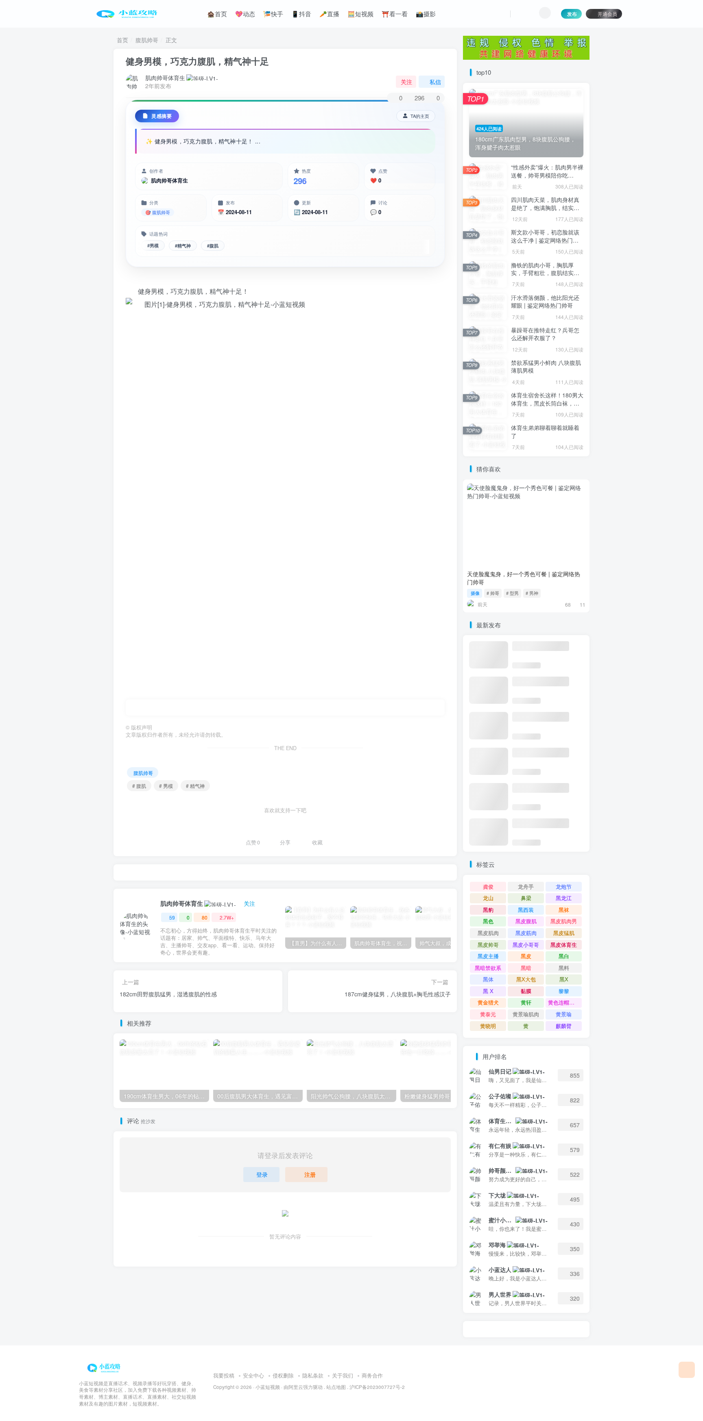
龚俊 (488, 886)
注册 (310, 1174)
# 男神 (532, 593)
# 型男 (512, 593)
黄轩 (526, 1002)
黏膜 (526, 991)
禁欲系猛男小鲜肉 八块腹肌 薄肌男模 (546, 366)
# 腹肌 (139, 785)
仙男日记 (500, 1071)
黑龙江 (564, 898)
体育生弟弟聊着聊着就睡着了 (545, 431)
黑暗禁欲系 (488, 968)
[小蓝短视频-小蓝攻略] (105, 1367)
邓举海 (497, 1245)
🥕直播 (329, 13)
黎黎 (564, 991)
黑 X (488, 991)
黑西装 (526, 909)
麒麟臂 (564, 1026)
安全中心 (253, 1375)
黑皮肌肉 (488, 933)
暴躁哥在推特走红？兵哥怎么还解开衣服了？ (545, 334)
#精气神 (183, 246)
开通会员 (607, 13)
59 (172, 917)
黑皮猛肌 (563, 933)
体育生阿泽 (501, 1121)
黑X (563, 979)
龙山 (488, 898)
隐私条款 (312, 1375)
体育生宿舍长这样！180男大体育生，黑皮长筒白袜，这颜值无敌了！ (547, 403)
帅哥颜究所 (501, 1170)
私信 (435, 82)
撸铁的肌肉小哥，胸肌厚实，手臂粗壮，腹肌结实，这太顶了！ (545, 273)
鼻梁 (526, 898)
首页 (122, 40)
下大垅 (497, 1195)
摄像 (475, 593)
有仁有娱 (500, 1145)
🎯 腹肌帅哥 (157, 212)
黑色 (488, 921)
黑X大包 (526, 979)
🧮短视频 (360, 13)
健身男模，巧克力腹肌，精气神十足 (197, 60)
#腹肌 (212, 245)
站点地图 (336, 1387)
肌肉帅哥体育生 (165, 78)
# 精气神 (195, 785)
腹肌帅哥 (146, 40)
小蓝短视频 (267, 1387)
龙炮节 (564, 886)
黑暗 (526, 968)
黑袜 (564, 909)
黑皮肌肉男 (563, 921)
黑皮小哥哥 (526, 944)
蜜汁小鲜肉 (501, 1220)
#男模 (153, 245)
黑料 (564, 968)
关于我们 (342, 1375)
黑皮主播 (488, 956)
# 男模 (166, 785)
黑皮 (526, 956)
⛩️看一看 (395, 13)
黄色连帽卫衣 (564, 1002)
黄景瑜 (564, 1014)
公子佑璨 (500, 1096)
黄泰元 (488, 1014)
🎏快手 (273, 13)
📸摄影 (426, 13)
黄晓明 (488, 1026)
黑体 (488, 979)
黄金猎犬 (488, 1002)
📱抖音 (301, 13)
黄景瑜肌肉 (526, 1014)
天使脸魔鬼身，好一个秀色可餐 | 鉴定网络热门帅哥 (523, 578)
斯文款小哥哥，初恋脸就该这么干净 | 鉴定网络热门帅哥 (545, 240)
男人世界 (500, 1294)
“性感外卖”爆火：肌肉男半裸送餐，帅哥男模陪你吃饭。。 (547, 175)
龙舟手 (526, 886)
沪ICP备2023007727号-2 (377, 1387)
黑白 (564, 956)
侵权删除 (283, 1375)
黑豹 (488, 909)
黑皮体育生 (563, 944)
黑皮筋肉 (526, 933)
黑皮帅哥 (488, 944)
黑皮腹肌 (526, 921)
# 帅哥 (493, 593)
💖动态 (245, 13)
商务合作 (372, 1375)
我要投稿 (223, 1375)
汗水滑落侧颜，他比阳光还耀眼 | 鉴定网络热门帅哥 (545, 301)
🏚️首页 (217, 13)
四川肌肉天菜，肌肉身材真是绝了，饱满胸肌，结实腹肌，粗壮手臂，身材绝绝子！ (545, 211)
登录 (262, 1174)
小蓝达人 (500, 1269)
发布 (572, 13)
